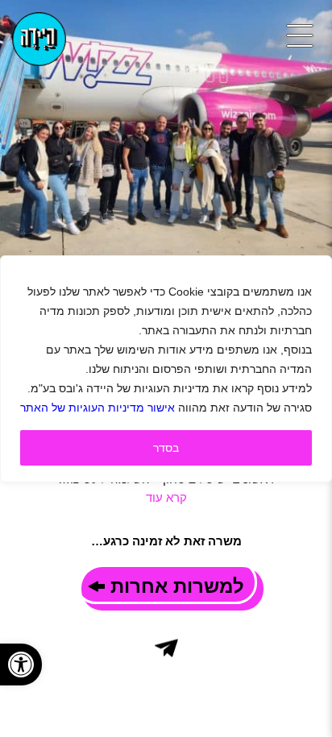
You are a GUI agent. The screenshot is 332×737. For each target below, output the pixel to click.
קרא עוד (166, 497)
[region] (166, 368)
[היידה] (39, 39)
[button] (21, 664)
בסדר (166, 447)
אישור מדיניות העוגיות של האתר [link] (97, 407)
